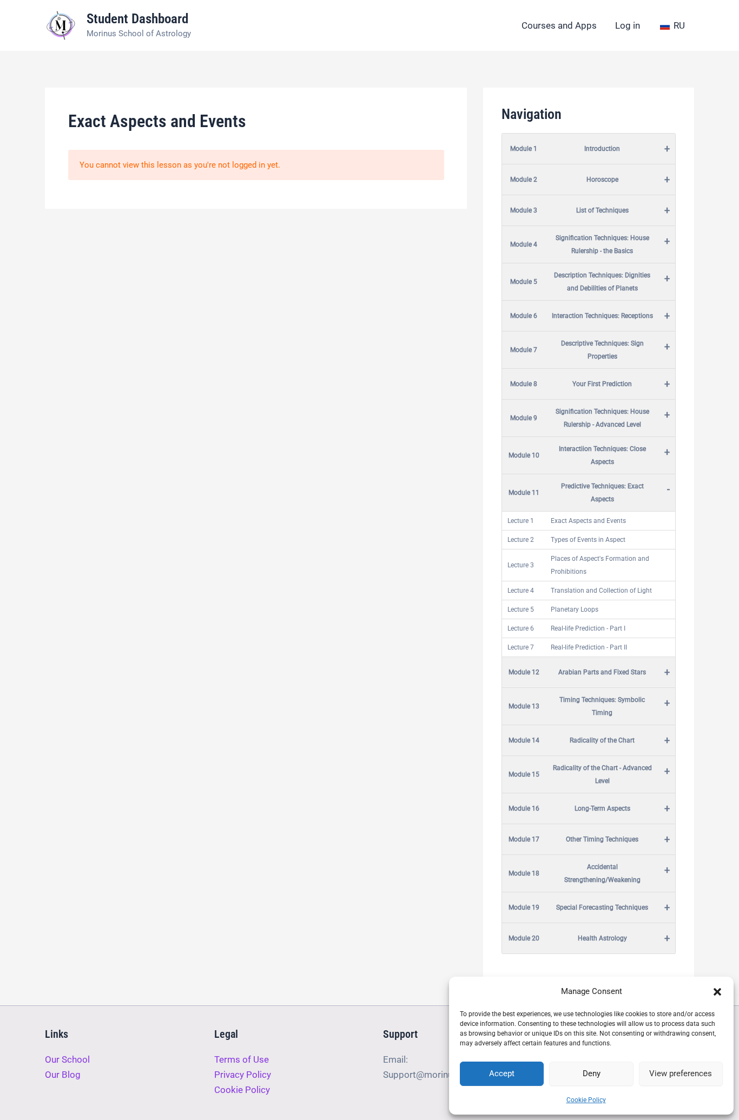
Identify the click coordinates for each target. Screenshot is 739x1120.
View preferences (680, 1073)
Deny (592, 1073)
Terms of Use (241, 1059)
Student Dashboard (137, 18)
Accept (501, 1073)
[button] (717, 991)
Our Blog (63, 1074)
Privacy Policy (242, 1074)
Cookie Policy (586, 1100)
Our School (67, 1059)
